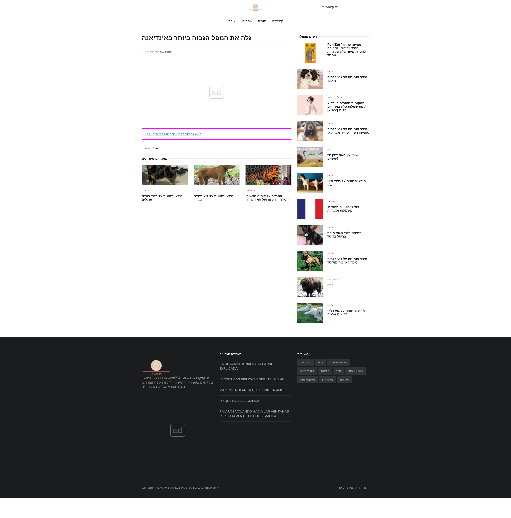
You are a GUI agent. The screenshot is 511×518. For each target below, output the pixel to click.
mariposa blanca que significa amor (253, 390)
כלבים (145, 190)
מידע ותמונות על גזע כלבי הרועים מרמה (346, 312)
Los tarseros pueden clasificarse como (173, 134)
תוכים (262, 21)
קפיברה (277, 21)
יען (328, 149)
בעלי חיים (251, 190)
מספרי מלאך (307, 370)
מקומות (344, 379)
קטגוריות (328, 7)
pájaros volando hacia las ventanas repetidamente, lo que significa (254, 413)
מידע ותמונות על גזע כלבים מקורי (214, 198)
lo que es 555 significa (239, 401)
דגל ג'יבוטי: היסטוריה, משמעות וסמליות (343, 209)
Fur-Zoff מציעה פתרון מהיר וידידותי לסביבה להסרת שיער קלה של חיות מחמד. (346, 50)
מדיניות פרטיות (338, 362)
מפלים (154, 148)
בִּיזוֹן (330, 285)
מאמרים (332, 201)
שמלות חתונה (335, 97)
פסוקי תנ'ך (327, 379)
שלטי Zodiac (355, 370)
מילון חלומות (307, 379)
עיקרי (232, 21)
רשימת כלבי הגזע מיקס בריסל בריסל (344, 235)
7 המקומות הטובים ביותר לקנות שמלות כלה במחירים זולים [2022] (347, 106)
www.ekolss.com (207, 488)
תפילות (325, 370)
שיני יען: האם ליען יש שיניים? (342, 157)
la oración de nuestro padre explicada (246, 366)
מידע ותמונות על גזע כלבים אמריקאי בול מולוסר (347, 260)
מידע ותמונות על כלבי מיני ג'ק (346, 183)
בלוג (320, 362)
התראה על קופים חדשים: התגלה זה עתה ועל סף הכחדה (268, 198)
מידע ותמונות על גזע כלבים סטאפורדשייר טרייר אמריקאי (348, 131)
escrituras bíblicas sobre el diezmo (252, 379)
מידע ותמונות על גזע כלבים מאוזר (347, 79)
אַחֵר (338, 370)
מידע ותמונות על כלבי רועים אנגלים (162, 198)
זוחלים (247, 21)
